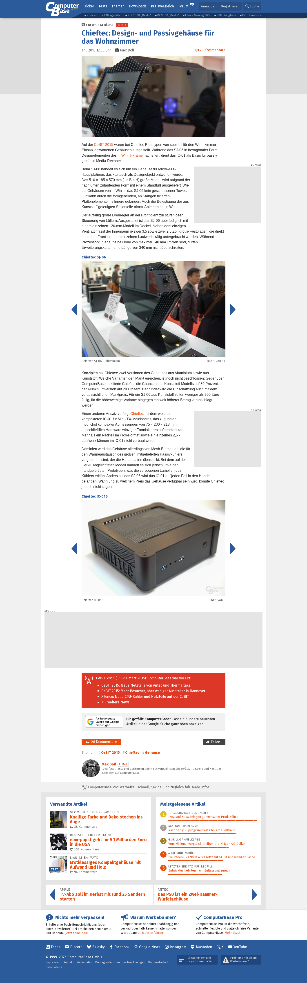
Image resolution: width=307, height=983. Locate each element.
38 (85, 827)
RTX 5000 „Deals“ (139, 15)
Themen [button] (118, 6)
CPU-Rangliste (251, 15)
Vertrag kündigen (134, 962)
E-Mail (123, 764)
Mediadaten (84, 962)
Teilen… (216, 742)
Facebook (121, 947)
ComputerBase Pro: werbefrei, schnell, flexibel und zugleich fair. (148, 787)
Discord (76, 947)
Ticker (89, 6)
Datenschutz (54, 967)
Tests (102, 6)
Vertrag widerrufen (107, 962)
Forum (183, 6)
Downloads (138, 6)
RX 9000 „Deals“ (168, 15)
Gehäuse (106, 25)
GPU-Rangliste (226, 15)
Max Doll (109, 764)
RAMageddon (112, 15)
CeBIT (122, 25)
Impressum (53, 962)
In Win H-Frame (130, 155)
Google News (149, 947)
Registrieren (230, 6)
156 (86, 849)
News (92, 25)
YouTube (240, 947)
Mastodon (204, 947)
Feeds (55, 947)
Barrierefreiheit (158, 962)
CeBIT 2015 (103, 145)
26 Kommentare (103, 742)
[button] (252, 6)
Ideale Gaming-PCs (197, 15)
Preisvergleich (162, 6)
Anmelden (208, 6)
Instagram (178, 947)
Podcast (92, 15)
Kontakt (68, 962)
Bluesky (98, 947)
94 (85, 872)
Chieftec (137, 414)
